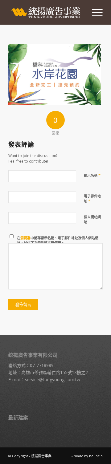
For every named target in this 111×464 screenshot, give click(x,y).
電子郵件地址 (92, 199)
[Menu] (94, 12)
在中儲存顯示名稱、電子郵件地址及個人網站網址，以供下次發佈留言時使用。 (57, 240)
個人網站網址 (92, 219)
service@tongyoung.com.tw (52, 379)
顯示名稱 (92, 175)
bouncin (96, 456)
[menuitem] (94, 12)
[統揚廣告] (46, 12)
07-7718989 (42, 365)
